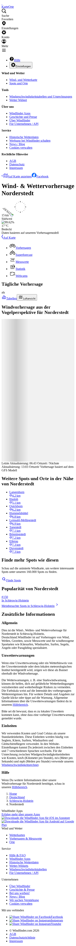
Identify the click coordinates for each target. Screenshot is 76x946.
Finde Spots (13, 580)
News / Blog (17, 144)
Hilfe (17, 60)
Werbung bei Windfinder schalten (29, 140)
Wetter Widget (18, 100)
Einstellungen (23, 66)
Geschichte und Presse (23, 116)
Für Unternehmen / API (23, 123)
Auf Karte (9, 237)
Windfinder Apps (19, 113)
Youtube (56, 924)
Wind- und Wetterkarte (23, 79)
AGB (12, 161)
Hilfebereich (20, 704)
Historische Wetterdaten (24, 137)
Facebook (42, 176)
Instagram (57, 920)
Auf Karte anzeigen (20, 176)
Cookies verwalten (20, 147)
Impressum (16, 168)
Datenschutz (17, 164)
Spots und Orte (18, 83)
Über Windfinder (19, 120)
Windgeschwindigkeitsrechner (20, 765)
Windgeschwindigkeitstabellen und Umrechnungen (40, 96)
